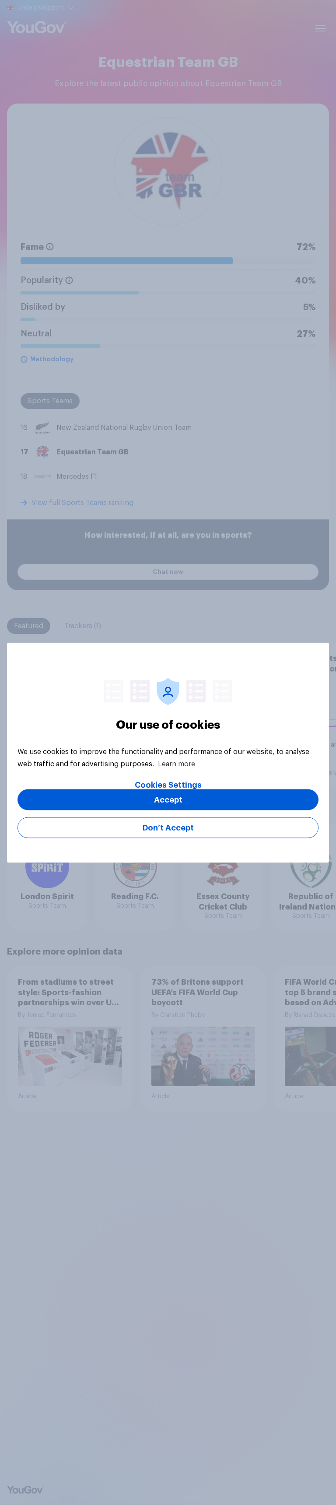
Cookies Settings (168, 785)
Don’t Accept (168, 827)
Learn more (176, 763)
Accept (168, 799)
